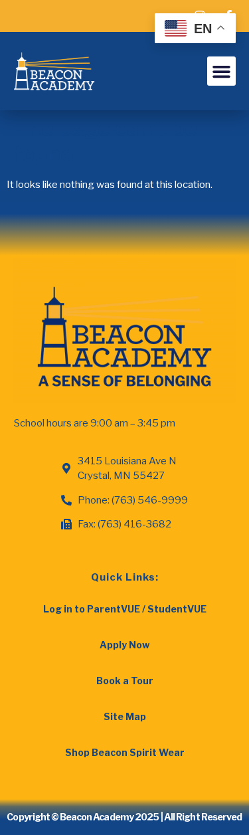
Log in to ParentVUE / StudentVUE (125, 608)
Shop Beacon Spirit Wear (125, 752)
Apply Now (124, 644)
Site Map (125, 716)
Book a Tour (124, 680)
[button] (221, 71)
